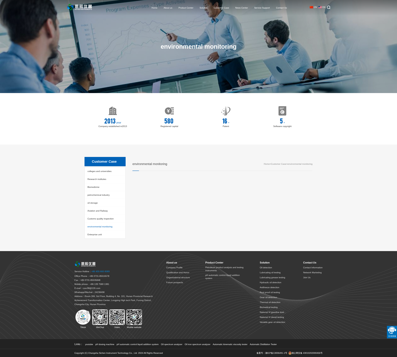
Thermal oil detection (270, 302)
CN (315, 7)
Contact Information (313, 267)
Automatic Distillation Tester (263, 344)
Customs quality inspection (100, 218)
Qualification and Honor (177, 272)
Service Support (262, 8)
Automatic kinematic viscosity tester (230, 344)
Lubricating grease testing (272, 277)
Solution (203, 8)
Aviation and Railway (97, 211)
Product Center (185, 8)
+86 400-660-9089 (92, 271)
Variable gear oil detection (272, 322)
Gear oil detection (268, 297)
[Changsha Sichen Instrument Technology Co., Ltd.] (79, 8)
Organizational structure (178, 277)
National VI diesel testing (272, 317)
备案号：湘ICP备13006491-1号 (271, 353)
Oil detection (266, 267)
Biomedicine (93, 187)
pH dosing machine (104, 344)
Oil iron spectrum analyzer (197, 344)
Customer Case (221, 8)
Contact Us (281, 8)
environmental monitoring (99, 226)
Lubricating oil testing (270, 272)
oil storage (92, 203)
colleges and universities (99, 171)
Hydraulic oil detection (270, 282)
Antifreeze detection (269, 287)
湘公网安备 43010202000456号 (307, 353)
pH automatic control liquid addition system (138, 344)
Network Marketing (312, 272)
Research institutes (96, 179)
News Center (241, 8)
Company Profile (174, 267)
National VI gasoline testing (273, 312)
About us (168, 8)
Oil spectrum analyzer (171, 344)
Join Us (306, 277)
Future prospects (174, 282)
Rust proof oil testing (270, 292)
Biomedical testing (269, 307)
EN (323, 7)
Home (154, 8)
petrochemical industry (98, 195)
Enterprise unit (94, 234)
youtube (89, 344)
